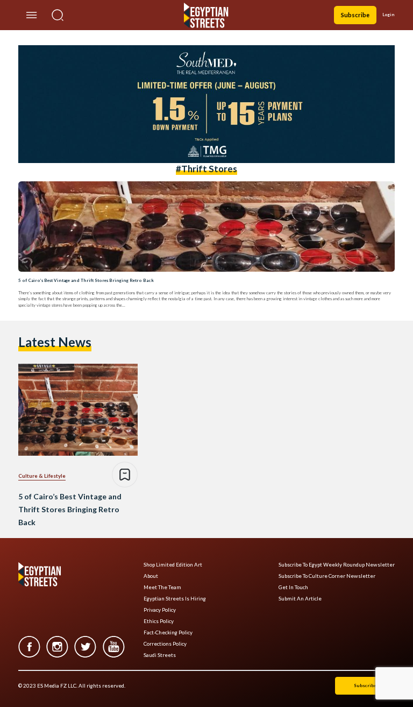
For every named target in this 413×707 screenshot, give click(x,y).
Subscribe (355, 14)
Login (388, 14)
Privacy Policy (160, 610)
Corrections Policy (165, 644)
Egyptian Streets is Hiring (175, 599)
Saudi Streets (160, 655)
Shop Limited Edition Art (173, 565)
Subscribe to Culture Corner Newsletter (327, 576)
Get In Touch (293, 587)
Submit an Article (300, 599)
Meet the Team (162, 587)
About (151, 576)
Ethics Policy (159, 621)
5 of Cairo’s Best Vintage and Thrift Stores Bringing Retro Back (86, 280)
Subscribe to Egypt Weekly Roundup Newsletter (337, 565)
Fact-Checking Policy (168, 632)
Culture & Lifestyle (42, 475)
